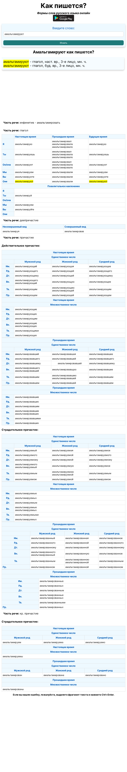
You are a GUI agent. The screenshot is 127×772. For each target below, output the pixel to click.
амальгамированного (43, 542)
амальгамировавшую (64, 369)
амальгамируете (24, 176)
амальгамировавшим (27, 376)
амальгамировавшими (28, 418)
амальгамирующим (26, 289)
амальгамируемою (63, 471)
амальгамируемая (62, 450)
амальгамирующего (26, 270)
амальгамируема (53, 642)
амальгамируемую (63, 465)
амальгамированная (77, 538)
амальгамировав (74, 231)
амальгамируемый (26, 450)
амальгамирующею (63, 287)
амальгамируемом (26, 479)
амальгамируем (24, 172)
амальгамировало (62, 146)
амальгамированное (111, 538)
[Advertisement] (63, 95)
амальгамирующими (27, 330)
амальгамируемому (26, 459)
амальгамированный (43, 538)
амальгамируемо (95, 642)
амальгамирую (23, 144)
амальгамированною (77, 559)
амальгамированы (13, 689)
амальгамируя (11, 231)
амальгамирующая (63, 266)
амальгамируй (23, 195)
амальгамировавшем (27, 382)
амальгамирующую (63, 281)
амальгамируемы (13, 656)
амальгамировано (95, 675)
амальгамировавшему (28, 363)
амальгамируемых (26, 498)
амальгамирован (12, 675)
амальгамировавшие (27, 397)
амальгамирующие (26, 309)
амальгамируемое (99, 450)
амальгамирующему (27, 275)
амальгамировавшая (64, 354)
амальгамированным (43, 561)
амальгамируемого (26, 455)
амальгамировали (62, 172)
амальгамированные (52, 581)
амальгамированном (43, 567)
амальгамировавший (27, 354)
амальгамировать (48, 122)
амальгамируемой (62, 455)
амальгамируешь (25, 154)
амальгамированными (52, 602)
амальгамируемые (26, 493)
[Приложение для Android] (63, 20)
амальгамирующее (100, 266)
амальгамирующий (26, 266)
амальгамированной (77, 542)
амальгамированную (77, 553)
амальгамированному (43, 547)
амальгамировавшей (64, 358)
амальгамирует (24, 164)
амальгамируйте (24, 209)
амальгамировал (61, 141)
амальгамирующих (26, 313)
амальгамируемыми (27, 514)
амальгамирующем (26, 295)
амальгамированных (52, 585)
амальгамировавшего (27, 358)
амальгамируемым (26, 473)
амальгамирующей (63, 270)
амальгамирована (53, 675)
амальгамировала (62, 144)
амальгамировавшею (64, 375)
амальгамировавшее (101, 354)
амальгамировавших (27, 401)
